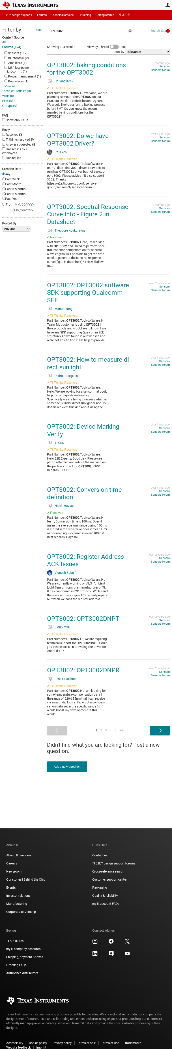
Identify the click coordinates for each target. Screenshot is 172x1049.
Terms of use (110, 1043)
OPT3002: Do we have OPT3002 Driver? (78, 139)
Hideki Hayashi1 (66, 505)
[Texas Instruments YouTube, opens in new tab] (127, 955)
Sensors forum (160, 70)
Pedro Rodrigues (66, 376)
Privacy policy (62, 1043)
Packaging (99, 887)
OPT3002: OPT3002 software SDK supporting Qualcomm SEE (88, 293)
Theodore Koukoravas (70, 230)
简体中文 (124, 15)
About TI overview (18, 855)
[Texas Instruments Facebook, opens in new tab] (111, 943)
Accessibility (14, 1043)
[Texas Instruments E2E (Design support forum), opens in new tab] (111, 955)
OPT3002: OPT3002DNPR (83, 670)
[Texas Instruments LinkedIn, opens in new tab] (95, 955)
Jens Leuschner (66, 679)
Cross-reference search (108, 871)
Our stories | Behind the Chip (25, 879)
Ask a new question (67, 766)
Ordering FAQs (16, 965)
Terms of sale (86, 1043)
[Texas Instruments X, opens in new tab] (127, 943)
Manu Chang (64, 309)
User (167, 4)
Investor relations (18, 895)
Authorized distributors (22, 973)
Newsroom (14, 871)
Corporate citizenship (21, 912)
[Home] (33, 5)
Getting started (104, 15)
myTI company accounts (23, 949)
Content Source (13, 37)
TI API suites (15, 941)
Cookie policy (38, 1043)
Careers (11, 863)
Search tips (158, 30)
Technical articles (62, 15)
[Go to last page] (121, 730)
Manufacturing (16, 903)
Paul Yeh (61, 152)
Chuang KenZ (64, 81)
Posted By (9, 223)
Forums (42, 15)
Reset (39, 30)
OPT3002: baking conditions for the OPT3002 (86, 68)
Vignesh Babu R (66, 572)
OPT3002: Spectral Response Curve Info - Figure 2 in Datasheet (87, 214)
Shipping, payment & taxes (24, 957)
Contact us (100, 855)
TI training (84, 15)
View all (10, 86)
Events (11, 887)
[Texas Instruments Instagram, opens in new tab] (95, 943)
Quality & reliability (105, 895)
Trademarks (133, 1043)
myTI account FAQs (105, 903)
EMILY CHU (62, 627)
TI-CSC (59, 443)
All (4, 42)
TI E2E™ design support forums (113, 863)
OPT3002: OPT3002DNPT (83, 618)
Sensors (164, 66)
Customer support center (109, 879)
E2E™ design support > (18, 15)
